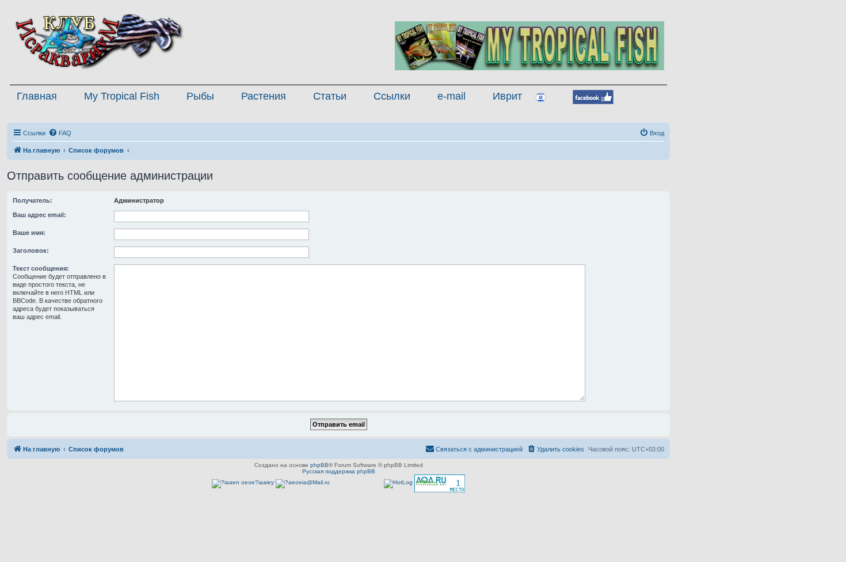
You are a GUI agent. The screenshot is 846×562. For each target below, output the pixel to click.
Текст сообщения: (41, 268)
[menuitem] (59, 133)
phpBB (319, 465)
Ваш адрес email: (39, 214)
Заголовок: (31, 250)
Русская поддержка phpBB (338, 471)
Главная (37, 96)
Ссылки (392, 96)
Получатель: (32, 200)
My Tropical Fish (121, 96)
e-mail (451, 96)
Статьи (329, 96)
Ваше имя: (29, 232)
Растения (263, 96)
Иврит (507, 96)
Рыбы (200, 96)
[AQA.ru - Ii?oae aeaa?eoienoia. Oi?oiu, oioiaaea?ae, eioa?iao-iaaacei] (439, 483)
